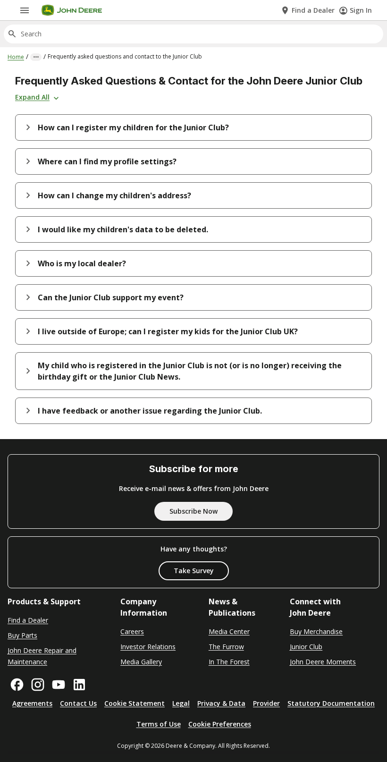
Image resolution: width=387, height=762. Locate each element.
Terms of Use (158, 724)
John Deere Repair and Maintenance (42, 656)
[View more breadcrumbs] (36, 57)
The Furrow (226, 646)
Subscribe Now (193, 511)
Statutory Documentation (331, 703)
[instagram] (37, 684)
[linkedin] (79, 684)
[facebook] (17, 684)
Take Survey (194, 570)
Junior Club (306, 646)
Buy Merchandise (316, 631)
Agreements (32, 703)
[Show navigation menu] (24, 10)
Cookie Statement (134, 703)
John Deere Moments (323, 661)
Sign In (361, 10)
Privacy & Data (221, 703)
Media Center (229, 631)
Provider (266, 703)
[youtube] (58, 684)
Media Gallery (141, 661)
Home (16, 57)
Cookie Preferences (219, 724)
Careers (132, 631)
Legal (181, 703)
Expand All (32, 97)
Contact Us (78, 703)
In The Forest (229, 661)
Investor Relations (148, 646)
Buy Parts (22, 635)
